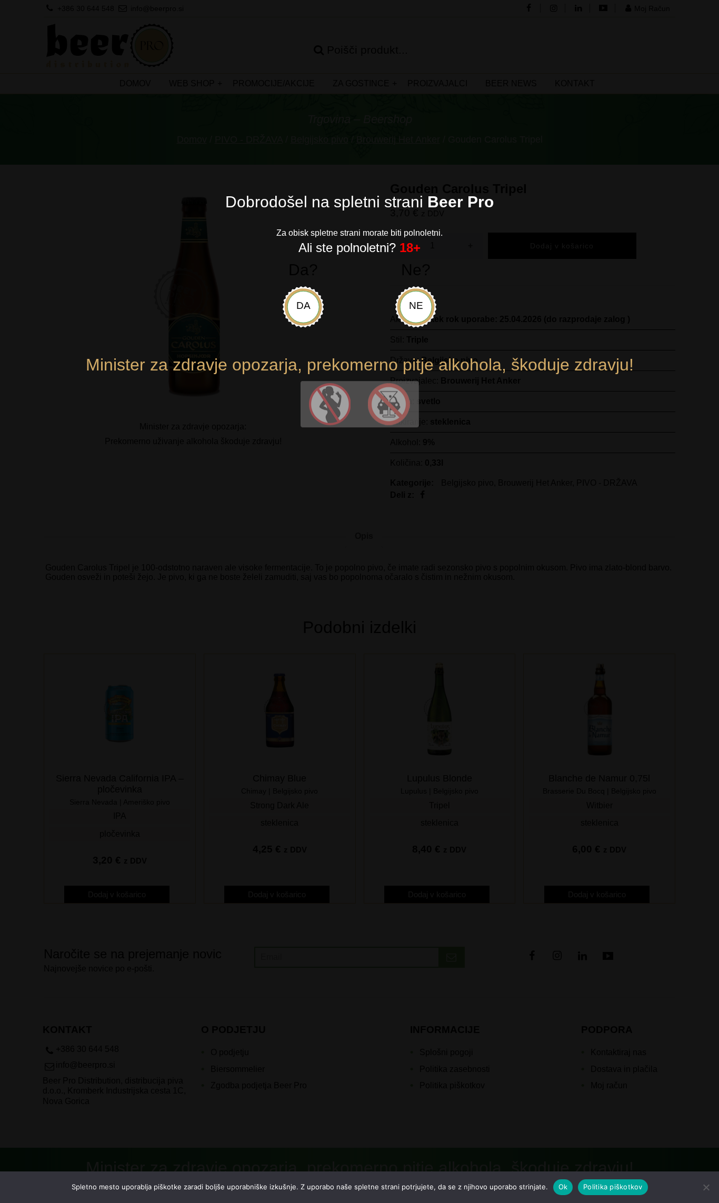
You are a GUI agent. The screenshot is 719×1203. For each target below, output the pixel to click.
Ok (563, 1186)
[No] (706, 1187)
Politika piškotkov (613, 1186)
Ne (416, 305)
